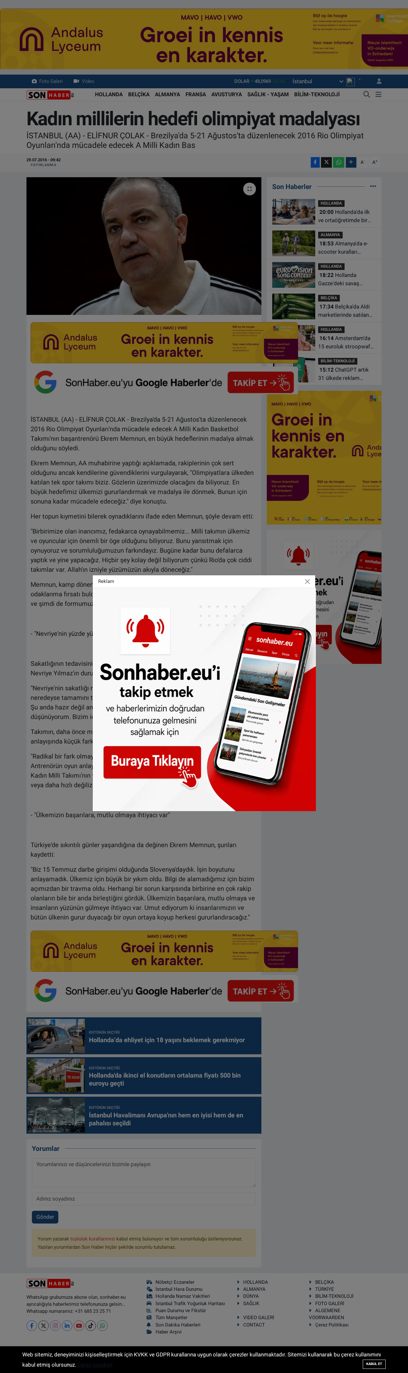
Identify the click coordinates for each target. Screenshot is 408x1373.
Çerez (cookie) (95, 1365)
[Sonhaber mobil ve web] (204, 699)
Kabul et (374, 1364)
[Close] (307, 582)
